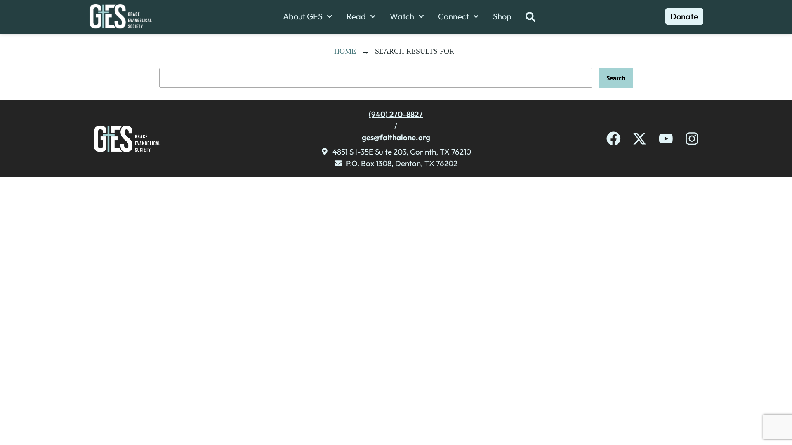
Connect (453, 16)
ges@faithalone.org (396, 137)
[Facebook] (613, 138)
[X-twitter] (639, 138)
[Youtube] (666, 138)
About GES (303, 16)
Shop (502, 16)
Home (345, 51)
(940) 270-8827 (396, 114)
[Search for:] (375, 78)
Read (356, 16)
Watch (402, 16)
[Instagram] (692, 138)
